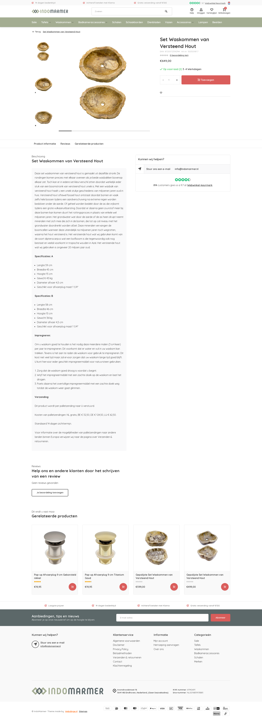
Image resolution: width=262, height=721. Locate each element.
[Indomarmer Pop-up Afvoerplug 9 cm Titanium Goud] (106, 548)
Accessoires (184, 22)
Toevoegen (207, 79)
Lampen (203, 22)
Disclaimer (118, 644)
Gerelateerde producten (89, 143)
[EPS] (226, 708)
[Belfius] (189, 708)
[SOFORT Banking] (144, 708)
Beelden (217, 22)
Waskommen (63, 22)
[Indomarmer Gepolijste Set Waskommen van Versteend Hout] (156, 548)
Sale (34, 22)
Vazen (168, 22)
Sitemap (83, 711)
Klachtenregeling (122, 665)
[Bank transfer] (107, 708)
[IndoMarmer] (50, 11)
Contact (117, 661)
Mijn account (161, 640)
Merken (198, 661)
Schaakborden (134, 22)
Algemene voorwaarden (126, 640)
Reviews (65, 143)
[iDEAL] (116, 708)
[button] (43, 130)
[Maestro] (135, 708)
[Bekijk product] (72, 587)
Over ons (159, 649)
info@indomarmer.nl (186, 168)
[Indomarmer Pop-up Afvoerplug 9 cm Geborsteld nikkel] (55, 548)
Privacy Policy (120, 649)
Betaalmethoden (122, 653)
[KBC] (207, 708)
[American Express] (198, 708)
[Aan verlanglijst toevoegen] (161, 92)
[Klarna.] (216, 713)
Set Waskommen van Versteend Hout (61, 31)
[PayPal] (153, 708)
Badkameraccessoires (91, 22)
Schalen (116, 22)
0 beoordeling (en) (179, 55)
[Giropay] (216, 708)
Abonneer (220, 617)
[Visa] (162, 708)
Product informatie (45, 143)
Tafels (44, 22)
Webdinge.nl (71, 711)
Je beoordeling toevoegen (50, 492)
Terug (38, 31)
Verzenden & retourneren (127, 657)
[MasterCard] (125, 708)
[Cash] (226, 713)
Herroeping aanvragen (166, 644)
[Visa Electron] (180, 708)
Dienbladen (154, 22)
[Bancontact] (171, 708)
